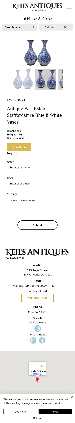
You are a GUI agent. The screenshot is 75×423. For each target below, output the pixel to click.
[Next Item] (55, 53)
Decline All (20, 411)
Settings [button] (37, 418)
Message (12, 194)
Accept (55, 411)
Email (10, 178)
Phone (37, 306)
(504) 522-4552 (37, 312)
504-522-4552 (37, 18)
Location (37, 265)
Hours (37, 280)
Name (10, 162)
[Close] (70, 399)
